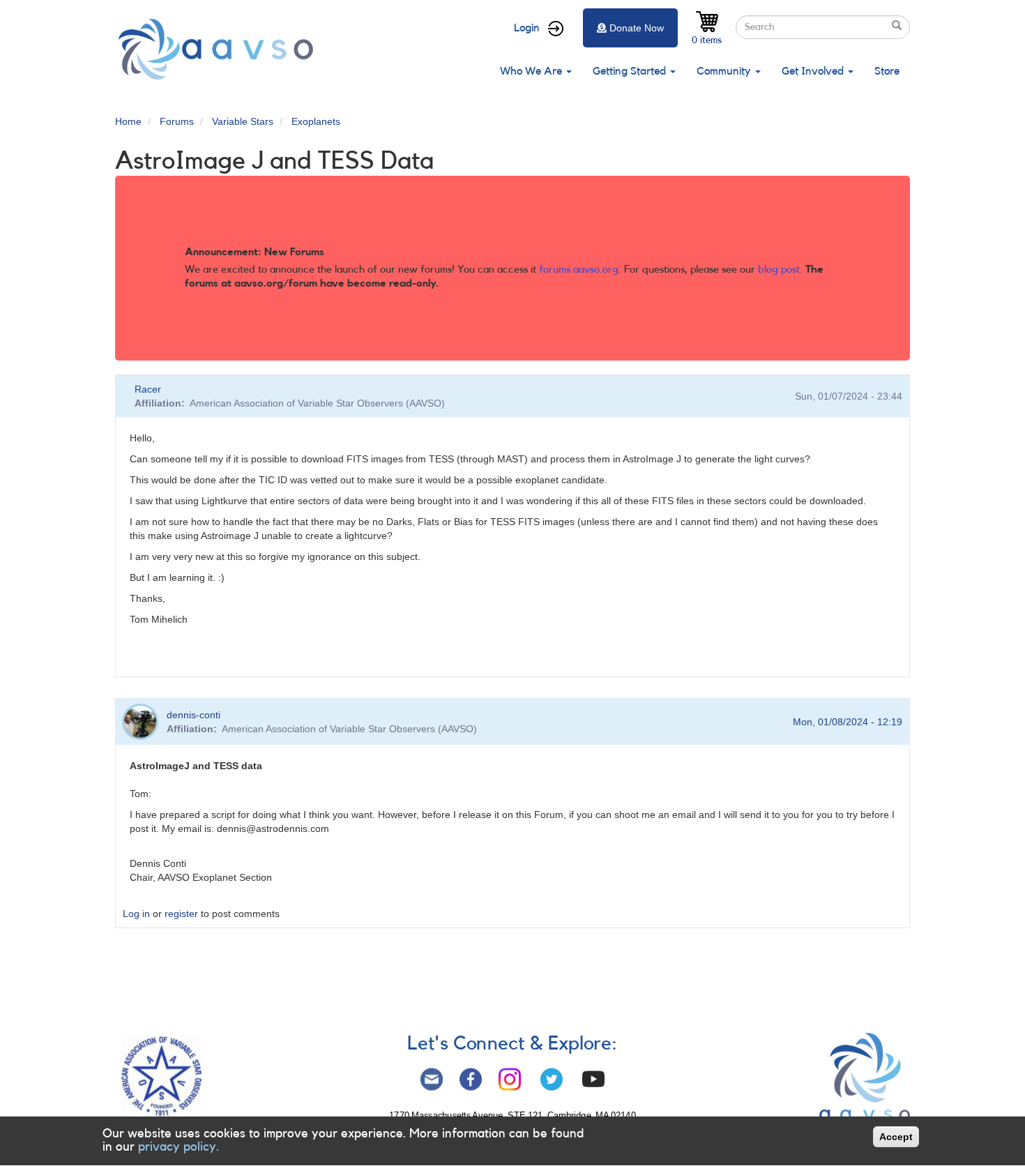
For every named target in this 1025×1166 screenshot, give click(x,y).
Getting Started (631, 71)
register (181, 913)
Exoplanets (315, 121)
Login (527, 27)
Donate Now (636, 27)
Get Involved (814, 71)
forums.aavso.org (578, 269)
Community (725, 71)
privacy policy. (178, 1147)
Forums (177, 121)
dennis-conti (193, 714)
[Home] (219, 49)
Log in (136, 913)
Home (128, 121)
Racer (148, 389)
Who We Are (532, 71)
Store (886, 71)
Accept (896, 1136)
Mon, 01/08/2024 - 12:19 (847, 721)
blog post (779, 269)
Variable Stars (242, 121)
